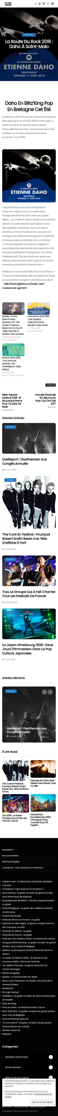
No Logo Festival (10, 992)
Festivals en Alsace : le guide (17, 931)
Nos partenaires (10, 855)
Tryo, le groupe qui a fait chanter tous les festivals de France (29, 594)
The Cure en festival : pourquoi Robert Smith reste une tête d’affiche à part (26, 538)
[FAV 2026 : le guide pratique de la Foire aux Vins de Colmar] (15, 803)
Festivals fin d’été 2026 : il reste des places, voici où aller (43, 783)
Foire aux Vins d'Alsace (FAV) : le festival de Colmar (28, 938)
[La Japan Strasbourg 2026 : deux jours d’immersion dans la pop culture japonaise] (29, 624)
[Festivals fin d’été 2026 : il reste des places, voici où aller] (43, 769)
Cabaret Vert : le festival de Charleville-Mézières (27, 881)
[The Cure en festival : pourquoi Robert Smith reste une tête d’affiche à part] (29, 502)
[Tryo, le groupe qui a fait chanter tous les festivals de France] (29, 570)
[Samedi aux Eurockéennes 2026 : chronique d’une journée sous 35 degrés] (43, 803)
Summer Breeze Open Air (15, 1018)
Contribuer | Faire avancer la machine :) (23, 867)
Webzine (6, 1034)
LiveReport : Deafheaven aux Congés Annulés (24, 461)
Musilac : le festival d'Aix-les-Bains (19, 976)
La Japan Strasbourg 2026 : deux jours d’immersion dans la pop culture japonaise (27, 649)
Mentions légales (11, 861)
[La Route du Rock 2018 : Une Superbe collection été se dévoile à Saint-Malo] (39, 308)
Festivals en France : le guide (17, 934)
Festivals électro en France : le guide (21, 919)
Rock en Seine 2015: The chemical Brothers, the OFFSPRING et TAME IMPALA (11, 363)
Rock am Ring (9, 1003)
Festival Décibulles (11, 915)
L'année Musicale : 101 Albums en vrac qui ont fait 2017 (45, 400)
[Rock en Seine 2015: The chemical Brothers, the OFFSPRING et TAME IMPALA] (13, 350)
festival (29, 35)
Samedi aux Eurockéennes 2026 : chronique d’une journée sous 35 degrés (40, 820)
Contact (6, 885)
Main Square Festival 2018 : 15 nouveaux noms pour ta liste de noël (12, 402)
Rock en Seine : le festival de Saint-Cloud (23, 1007)
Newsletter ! (8, 849)
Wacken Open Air (11, 1030)
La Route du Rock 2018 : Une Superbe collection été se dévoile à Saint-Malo (38, 321)
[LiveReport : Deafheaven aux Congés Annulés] (29, 438)
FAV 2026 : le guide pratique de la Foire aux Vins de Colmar (14, 818)
